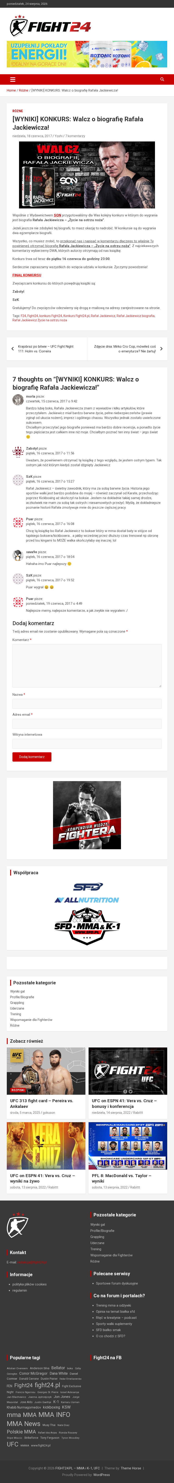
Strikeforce (31, 1437)
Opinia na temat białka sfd (115, 1312)
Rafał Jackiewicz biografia (136, 316)
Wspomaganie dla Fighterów (31, 1020)
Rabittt (138, 1112)
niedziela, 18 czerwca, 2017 (32, 136)
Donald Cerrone (29, 1378)
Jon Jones (62, 1397)
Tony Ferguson (49, 1437)
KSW (66, 1407)
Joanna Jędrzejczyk (40, 1397)
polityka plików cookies (29, 1284)
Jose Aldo (26, 1402)
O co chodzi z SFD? (110, 1336)
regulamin (19, 1290)
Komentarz (21, 640)
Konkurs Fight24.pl (76, 316)
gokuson (49, 1112)
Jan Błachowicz (16, 1397)
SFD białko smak (108, 1330)
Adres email (22, 715)
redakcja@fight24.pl (32, 1262)
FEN (9, 1386)
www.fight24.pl (41, 1445)
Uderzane (17, 1008)
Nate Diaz (63, 1425)
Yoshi (59, 136)
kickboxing (51, 1407)
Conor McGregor (33, 1373)
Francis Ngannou (25, 1392)
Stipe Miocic (14, 1437)
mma (14, 1415)
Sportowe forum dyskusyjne (117, 1283)
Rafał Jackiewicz (103, 316)
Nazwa (18, 695)
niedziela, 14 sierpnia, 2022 (111, 1112)
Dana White (59, 1373)
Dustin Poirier (49, 1378)
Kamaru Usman (70, 1402)
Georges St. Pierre (47, 1392)
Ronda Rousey (68, 1432)
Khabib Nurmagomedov (24, 1407)
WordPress (101, 1475)
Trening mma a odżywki (113, 1305)
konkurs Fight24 (50, 316)
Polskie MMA (21, 1432)
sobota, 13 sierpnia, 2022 (28, 1187)
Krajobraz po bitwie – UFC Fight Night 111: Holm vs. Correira (45, 348)
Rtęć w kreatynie (108, 1318)
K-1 (56, 1402)
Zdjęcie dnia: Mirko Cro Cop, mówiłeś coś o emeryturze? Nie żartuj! (125, 348)
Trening (15, 1014)
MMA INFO (54, 1415)
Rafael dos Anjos (47, 1432)
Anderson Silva (39, 1368)
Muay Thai (49, 1425)
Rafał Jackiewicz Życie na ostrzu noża (39, 320)
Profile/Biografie (22, 997)
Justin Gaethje (42, 1402)
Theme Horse (131, 1468)
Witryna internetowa (27, 735)
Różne (17, 111)
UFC (12, 1444)
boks (70, 1368)
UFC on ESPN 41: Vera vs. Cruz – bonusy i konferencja (124, 1103)
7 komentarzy (75, 136)
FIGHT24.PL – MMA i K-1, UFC (78, 1468)
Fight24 (32, 316)
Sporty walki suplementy (114, 1324)
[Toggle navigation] (13, 79)
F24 (23, 316)
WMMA (24, 1445)
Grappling (17, 1003)
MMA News (24, 1424)
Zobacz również (26, 1041)
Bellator (58, 1368)
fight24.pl (47, 1385)
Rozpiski (18, 1090)
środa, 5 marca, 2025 (25, 1112)
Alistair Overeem (17, 1368)
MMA (29, 1414)
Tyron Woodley (70, 1437)
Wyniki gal (17, 991)
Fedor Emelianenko (70, 1378)
